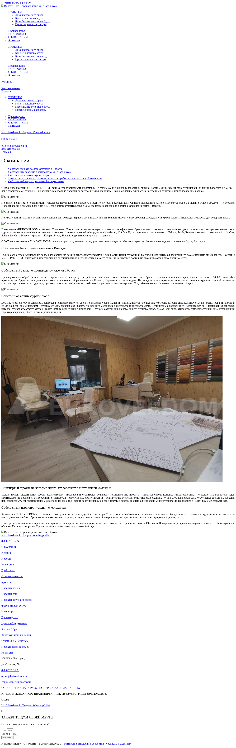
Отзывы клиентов (12, 576)
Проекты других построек (16, 599)
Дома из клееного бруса (29, 14)
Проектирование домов (15, 646)
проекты (6, 582)
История (6, 552)
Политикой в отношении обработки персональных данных (96, 743)
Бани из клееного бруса (29, 18)
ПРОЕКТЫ (15, 11)
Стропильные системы (14, 640)
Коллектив (7, 564)
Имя (4, 730)
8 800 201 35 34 (9, 139)
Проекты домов (10, 588)
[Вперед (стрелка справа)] (2, 711)
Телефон (6, 733)
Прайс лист (8, 570)
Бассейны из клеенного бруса (32, 21)
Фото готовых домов (13, 605)
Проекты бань (9, 593)
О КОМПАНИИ (18, 37)
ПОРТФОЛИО (17, 33)
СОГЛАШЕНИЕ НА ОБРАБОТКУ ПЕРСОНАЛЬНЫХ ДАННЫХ (40, 687)
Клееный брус (9, 629)
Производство (16, 30)
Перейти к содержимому (16, 2)
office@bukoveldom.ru (14, 145)
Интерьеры (8, 611)
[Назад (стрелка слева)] (2, 710)
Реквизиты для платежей (16, 681)
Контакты (14, 40)
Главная (6, 91)
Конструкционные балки (16, 634)
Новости (6, 558)
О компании (8, 546)
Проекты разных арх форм (30, 24)
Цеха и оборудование (14, 623)
